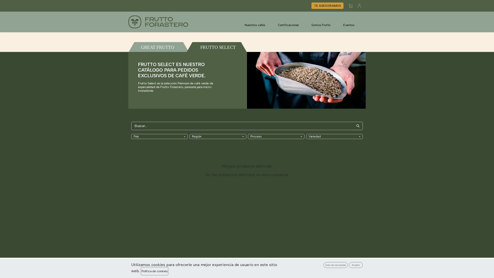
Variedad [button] (315, 136)
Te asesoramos (327, 6)
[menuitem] (255, 25)
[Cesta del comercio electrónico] (350, 5)
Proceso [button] (256, 136)
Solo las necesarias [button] (335, 265)
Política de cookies (154, 271)
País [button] (136, 136)
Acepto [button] (356, 265)
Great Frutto (157, 47)
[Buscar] (358, 126)
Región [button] (196, 136)
